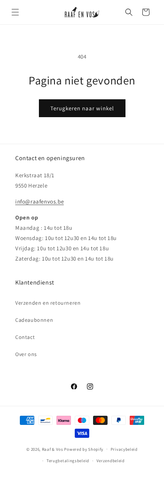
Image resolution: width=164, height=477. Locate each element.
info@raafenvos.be (39, 201)
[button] (15, 12)
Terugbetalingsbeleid (68, 460)
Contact (25, 337)
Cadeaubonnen (34, 319)
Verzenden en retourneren (47, 302)
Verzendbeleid (110, 460)
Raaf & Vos (52, 449)
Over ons (26, 354)
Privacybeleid (124, 449)
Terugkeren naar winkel (82, 108)
